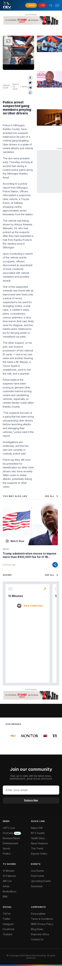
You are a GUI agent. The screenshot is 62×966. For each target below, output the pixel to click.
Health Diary (38, 838)
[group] (11, 735)
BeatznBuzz (9, 891)
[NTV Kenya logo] (7, 5)
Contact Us (37, 939)
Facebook (8, 929)
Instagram (8, 924)
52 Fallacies (9, 875)
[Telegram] (30, 87)
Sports (6, 848)
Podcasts (11, 833)
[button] (55, 5)
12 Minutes (15, 596)
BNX (5, 896)
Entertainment (10, 843)
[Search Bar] (50, 5)
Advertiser (37, 886)
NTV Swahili (38, 833)
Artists (6, 886)
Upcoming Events (41, 881)
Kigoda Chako (39, 853)
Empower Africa (40, 934)
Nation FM (36, 827)
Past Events (37, 875)
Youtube (7, 934)
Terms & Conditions (42, 918)
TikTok (7, 913)
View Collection (33, 605)
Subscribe (31, 800)
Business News (11, 838)
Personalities (38, 913)
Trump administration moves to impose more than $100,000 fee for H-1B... (29, 555)
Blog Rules (37, 929)
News (25, 86)
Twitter (7, 918)
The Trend (37, 848)
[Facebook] (30, 77)
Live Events (37, 870)
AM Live (7, 881)
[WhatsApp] (30, 92)
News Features (39, 843)
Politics (7, 853)
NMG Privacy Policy (42, 924)
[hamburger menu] (57, 5)
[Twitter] (30, 82)
